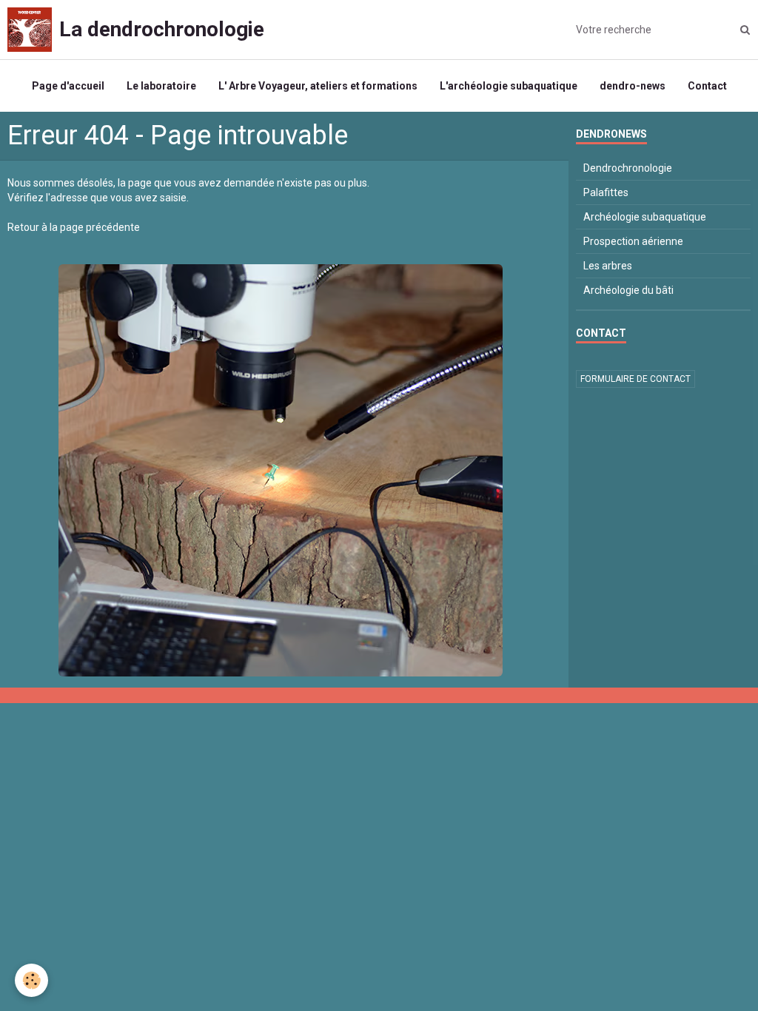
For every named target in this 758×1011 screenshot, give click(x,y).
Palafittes (605, 192)
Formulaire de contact (635, 379)
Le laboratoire (161, 86)
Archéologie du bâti (628, 290)
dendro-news (632, 86)
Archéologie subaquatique (644, 217)
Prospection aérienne (633, 241)
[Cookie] (31, 980)
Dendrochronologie (627, 168)
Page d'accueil (68, 86)
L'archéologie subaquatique (508, 86)
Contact (707, 86)
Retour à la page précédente (73, 227)
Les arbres (607, 266)
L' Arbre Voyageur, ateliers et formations (317, 86)
